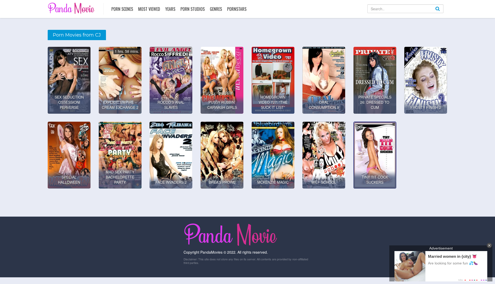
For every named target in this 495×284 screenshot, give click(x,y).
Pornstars (236, 9)
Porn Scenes (122, 9)
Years (170, 9)
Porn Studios (192, 9)
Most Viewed (149, 9)
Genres (216, 9)
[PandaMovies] (72, 8)
